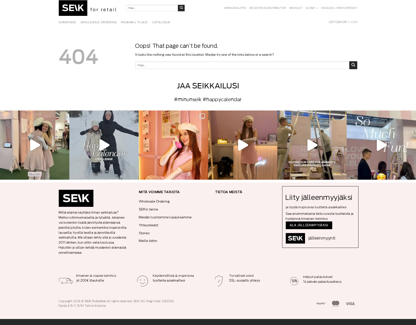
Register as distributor (268, 8)
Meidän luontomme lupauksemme (165, 217)
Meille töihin (148, 240)
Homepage (67, 22)
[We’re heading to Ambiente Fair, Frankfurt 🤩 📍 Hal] (381, 145)
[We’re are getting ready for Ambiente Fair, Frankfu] (312, 145)
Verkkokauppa (235, 8)
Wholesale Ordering (154, 201)
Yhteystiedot (148, 225)
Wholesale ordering (99, 22)
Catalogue (161, 22)
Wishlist (295, 8)
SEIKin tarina (148, 209)
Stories (144, 233)
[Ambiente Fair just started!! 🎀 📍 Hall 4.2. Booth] (242, 145)
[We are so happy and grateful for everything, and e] (34, 145)
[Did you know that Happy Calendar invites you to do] (104, 145)
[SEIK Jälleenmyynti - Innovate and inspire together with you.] (89, 8)
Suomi (310, 8)
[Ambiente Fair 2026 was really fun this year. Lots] (173, 145)
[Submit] (181, 8)
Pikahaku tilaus (134, 22)
